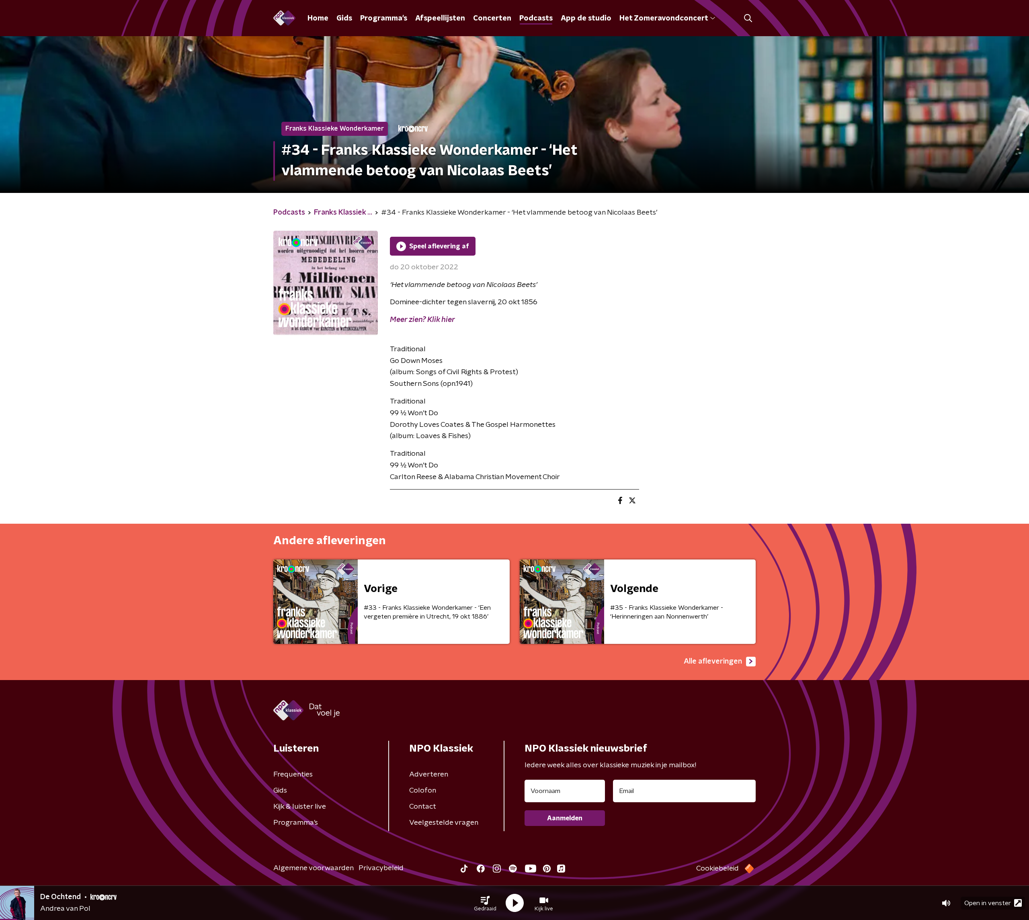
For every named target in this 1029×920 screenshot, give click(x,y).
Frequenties (293, 774)
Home (317, 18)
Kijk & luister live (299, 806)
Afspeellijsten (440, 18)
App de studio (586, 18)
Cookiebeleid (717, 868)
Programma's (383, 18)
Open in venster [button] (987, 903)
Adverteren (428, 774)
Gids (344, 18)
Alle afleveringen (713, 661)
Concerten (492, 18)
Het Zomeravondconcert (663, 18)
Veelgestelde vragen (443, 822)
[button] (485, 903)
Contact (422, 806)
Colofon (422, 790)
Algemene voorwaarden (313, 868)
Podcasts (536, 18)
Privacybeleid (381, 868)
